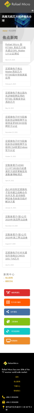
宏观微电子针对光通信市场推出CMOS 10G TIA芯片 (16, 255)
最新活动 (9, 281)
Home (5, 31)
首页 (17, 377)
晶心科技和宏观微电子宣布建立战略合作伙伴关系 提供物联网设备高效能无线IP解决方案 (16, 195)
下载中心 (17, 386)
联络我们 (17, 391)
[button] (32, 10)
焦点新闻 (9, 278)
